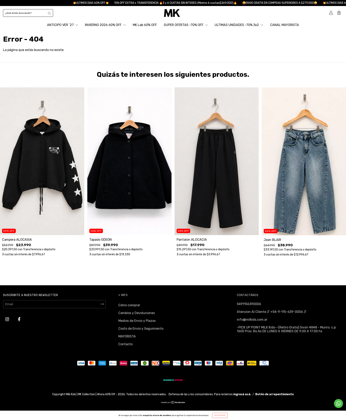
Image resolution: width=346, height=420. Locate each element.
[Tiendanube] (173, 403)
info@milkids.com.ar (252, 319)
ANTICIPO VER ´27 (60, 25)
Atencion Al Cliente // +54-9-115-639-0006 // (271, 312)
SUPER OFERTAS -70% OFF (184, 25)
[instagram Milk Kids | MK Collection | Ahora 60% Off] (7, 319)
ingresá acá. (242, 394)
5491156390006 (249, 304)
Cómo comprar (129, 305)
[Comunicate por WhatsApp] (338, 403)
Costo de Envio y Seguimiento (140, 328)
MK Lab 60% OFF (145, 25)
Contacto (125, 344)
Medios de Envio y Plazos (137, 321)
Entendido (219, 415)
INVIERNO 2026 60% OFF (103, 25)
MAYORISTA (127, 336)
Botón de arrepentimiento (274, 394)
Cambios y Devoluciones (136, 313)
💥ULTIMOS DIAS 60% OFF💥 (55, 3)
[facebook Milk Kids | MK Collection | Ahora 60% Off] (19, 319)
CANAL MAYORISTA (284, 25)
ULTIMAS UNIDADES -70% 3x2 (237, 25)
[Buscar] (49, 13)
